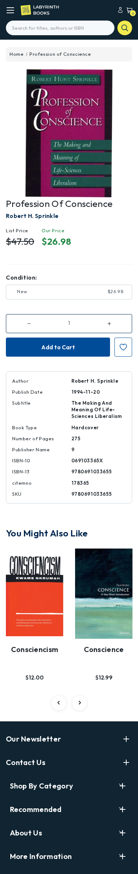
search (124, 28)
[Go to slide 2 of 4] (79, 703)
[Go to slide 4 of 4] (59, 703)
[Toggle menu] (10, 10)
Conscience (104, 649)
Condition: (21, 277)
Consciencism (35, 649)
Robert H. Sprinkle (32, 215)
